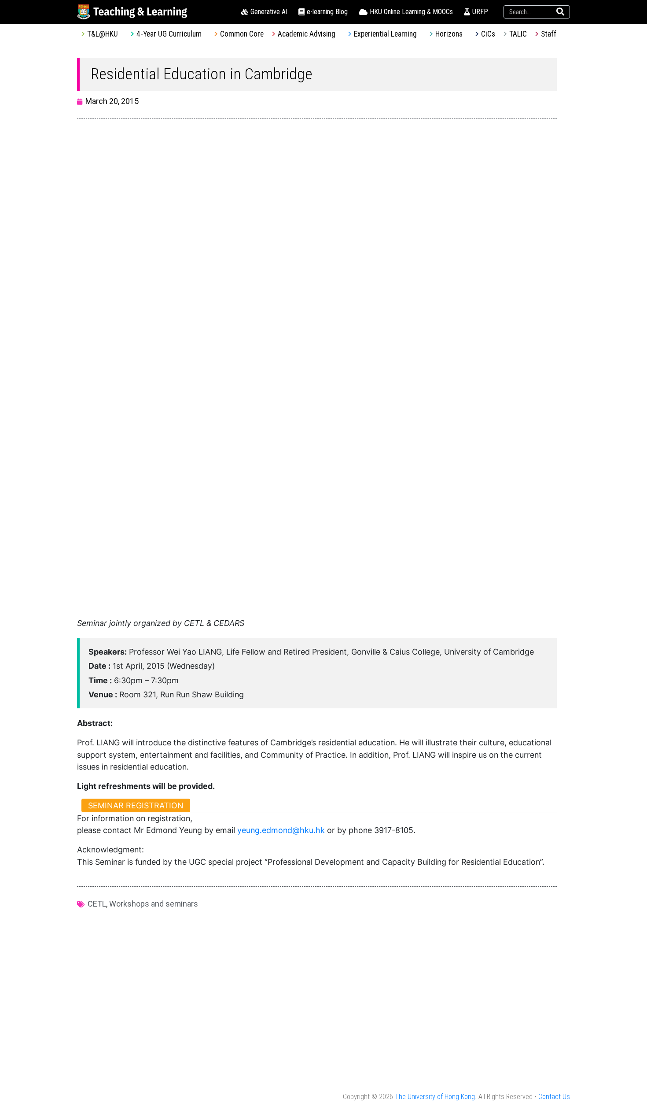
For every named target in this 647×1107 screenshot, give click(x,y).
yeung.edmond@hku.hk (281, 830)
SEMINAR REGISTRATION (136, 805)
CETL (97, 903)
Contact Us (554, 1096)
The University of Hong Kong (435, 1096)
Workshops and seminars (153, 903)
